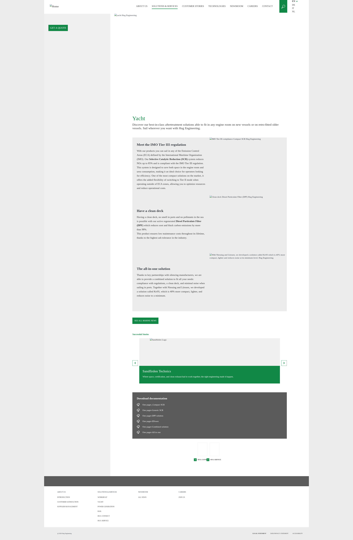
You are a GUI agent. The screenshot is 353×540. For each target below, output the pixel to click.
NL (293, 11)
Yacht (100, 502)
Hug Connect (203, 459)
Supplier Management (67, 506)
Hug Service (215, 459)
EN (293, 1)
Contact (267, 6)
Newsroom (236, 6)
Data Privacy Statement (279, 533)
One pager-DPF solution (152, 416)
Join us (182, 497)
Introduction (63, 497)
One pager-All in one (151, 432)
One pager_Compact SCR (153, 405)
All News (142, 497)
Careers (253, 6)
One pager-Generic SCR (152, 410)
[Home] (68, 6)
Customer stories (193, 6)
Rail (99, 511)
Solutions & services (165, 6)
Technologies (217, 6)
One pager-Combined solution (155, 427)
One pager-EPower (150, 421)
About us (141, 6)
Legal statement (259, 533)
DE (293, 5)
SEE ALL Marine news (145, 321)
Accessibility (297, 533)
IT (293, 8)
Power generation (106, 506)
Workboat (102, 497)
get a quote (58, 27)
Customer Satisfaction (67, 502)
